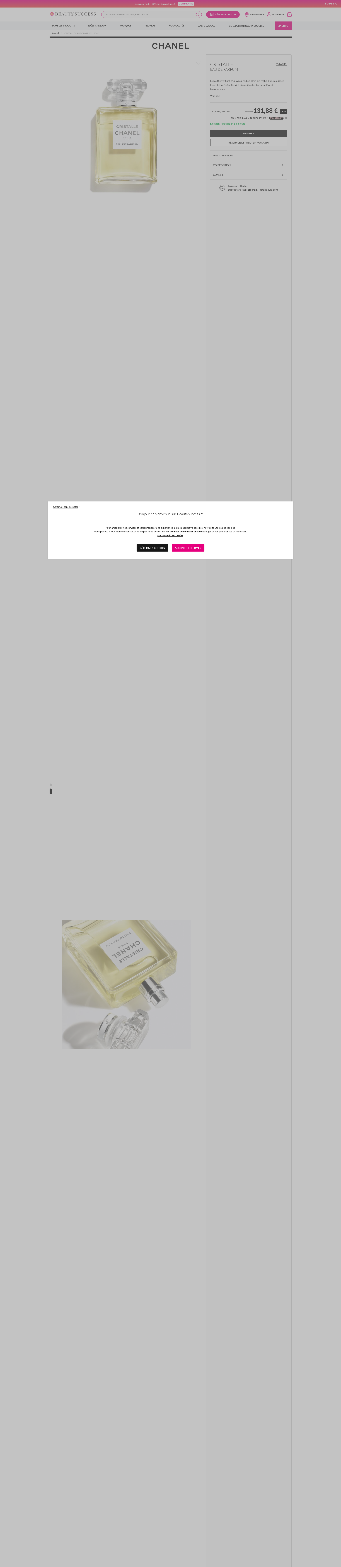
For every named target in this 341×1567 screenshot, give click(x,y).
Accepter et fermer (188, 548)
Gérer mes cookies (152, 548)
